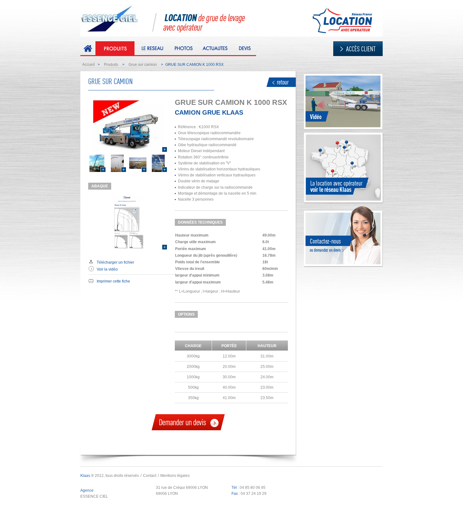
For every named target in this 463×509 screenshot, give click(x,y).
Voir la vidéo (107, 269)
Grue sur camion (143, 64)
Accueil (88, 64)
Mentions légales (175, 475)
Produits (111, 64)
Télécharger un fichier (115, 262)
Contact (149, 475)
